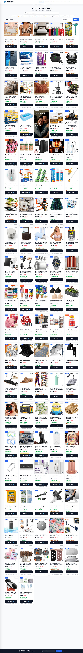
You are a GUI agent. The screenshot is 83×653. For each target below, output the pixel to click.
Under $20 (63, 1)
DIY (42, 16)
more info (49, 4)
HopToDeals (10, 1)
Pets (38, 16)
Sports (47, 16)
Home (20, 16)
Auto (68, 16)
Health (63, 16)
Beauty (57, 16)
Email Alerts (75, 1)
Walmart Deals (57, 1)
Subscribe (59, 651)
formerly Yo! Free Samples (10, 2)
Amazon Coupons (48, 1)
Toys (52, 16)
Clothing (14, 16)
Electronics (26, 16)
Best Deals (69, 1)
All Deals (41, 1)
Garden (33, 16)
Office (73, 16)
